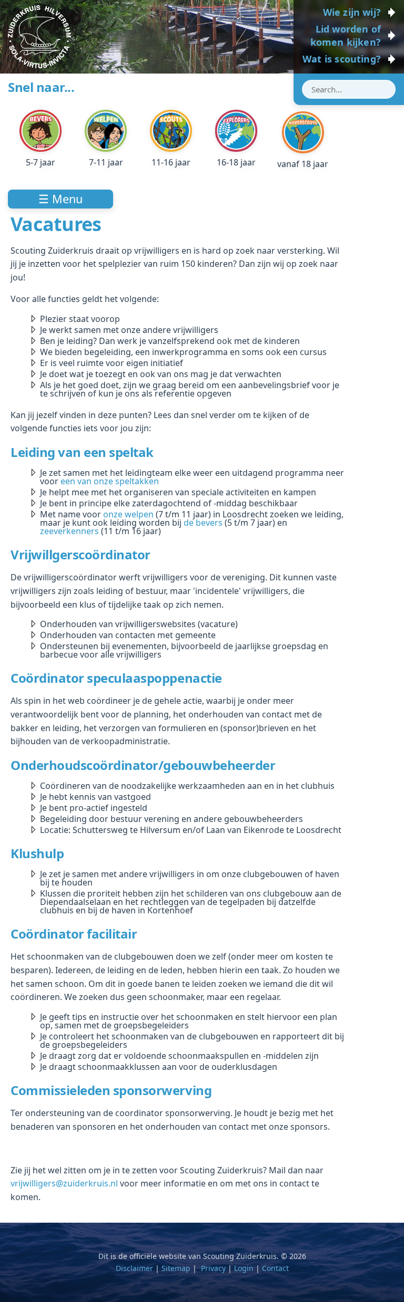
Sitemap (175, 1268)
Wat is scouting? (341, 59)
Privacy (213, 1268)
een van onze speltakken (109, 481)
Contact (275, 1268)
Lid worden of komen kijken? (345, 35)
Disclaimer (134, 1268)
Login (244, 1268)
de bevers (203, 522)
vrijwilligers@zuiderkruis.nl (64, 1183)
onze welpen (128, 514)
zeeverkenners (69, 531)
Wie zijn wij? (352, 12)
